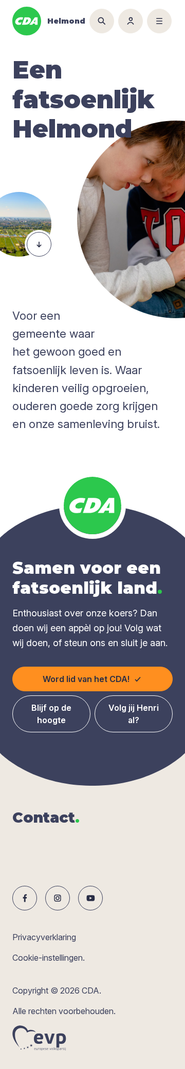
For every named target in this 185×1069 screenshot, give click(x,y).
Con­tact (46, 817)
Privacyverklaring (44, 937)
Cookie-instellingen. (48, 958)
